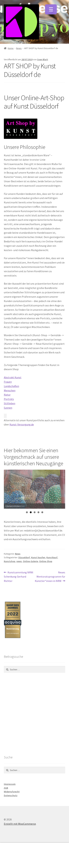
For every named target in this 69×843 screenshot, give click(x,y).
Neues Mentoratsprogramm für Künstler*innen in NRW (50, 576)
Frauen (8, 381)
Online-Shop (45, 561)
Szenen (8, 407)
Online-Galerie (30, 561)
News (19, 48)
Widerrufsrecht (12, 791)
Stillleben (9, 403)
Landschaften (11, 386)
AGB (6, 787)
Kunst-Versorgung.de (22, 424)
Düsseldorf (24, 557)
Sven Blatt (42, 59)
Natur (7, 394)
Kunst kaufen (38, 557)
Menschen (9, 390)
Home (11, 48)
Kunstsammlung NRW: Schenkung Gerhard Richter (19, 576)
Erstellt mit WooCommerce (20, 823)
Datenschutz (10, 795)
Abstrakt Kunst (12, 377)
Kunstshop (9, 561)
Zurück (8, 488)
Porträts (9, 399)
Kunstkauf (51, 557)
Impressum (10, 784)
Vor (60, 488)
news (19, 561)
